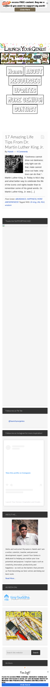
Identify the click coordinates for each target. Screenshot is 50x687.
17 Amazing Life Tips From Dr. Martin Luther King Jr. (24, 141)
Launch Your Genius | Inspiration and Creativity (24, 502)
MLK (42, 202)
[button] (25, 6)
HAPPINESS (31, 199)
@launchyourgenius (16, 421)
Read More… (10, 578)
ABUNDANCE (20, 199)
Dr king (33, 202)
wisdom (8, 205)
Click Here (25, 9)
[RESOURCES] (24, 625)
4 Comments (22, 152)
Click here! (25, 684)
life (38, 202)
